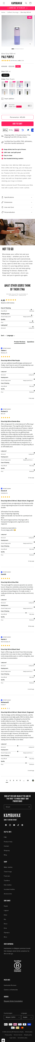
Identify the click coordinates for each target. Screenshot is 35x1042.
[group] (17, 300)
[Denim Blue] (27, 84)
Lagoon (6, 910)
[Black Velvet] (4, 84)
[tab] (19, 342)
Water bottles (8, 867)
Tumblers (7, 880)
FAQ (5, 837)
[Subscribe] (29, 807)
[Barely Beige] (4, 92)
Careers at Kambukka (11, 990)
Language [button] (10, 335)
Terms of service (18, 1035)
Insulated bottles (9, 889)
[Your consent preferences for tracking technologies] (3, 1040)
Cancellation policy (22, 1037)
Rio (5, 919)
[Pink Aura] (12, 84)
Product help (8, 842)
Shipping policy (28, 1035)
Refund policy (28, 1032)
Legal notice (13, 1037)
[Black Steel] (20, 92)
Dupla (6, 906)
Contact (6, 846)
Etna (5, 928)
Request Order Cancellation (13, 1001)
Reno (5, 924)
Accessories (8, 894)
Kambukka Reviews (10, 985)
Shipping (7, 850)
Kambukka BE (10, 1032)
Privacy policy (8, 1035)
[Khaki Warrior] (27, 92)
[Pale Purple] (20, 84)
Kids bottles (8, 885)
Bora (5, 937)
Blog (5, 855)
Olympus (7, 932)
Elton (5, 915)
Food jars (7, 876)
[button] (4, 3)
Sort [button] (2, 335)
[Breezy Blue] (12, 92)
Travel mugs (8, 871)
